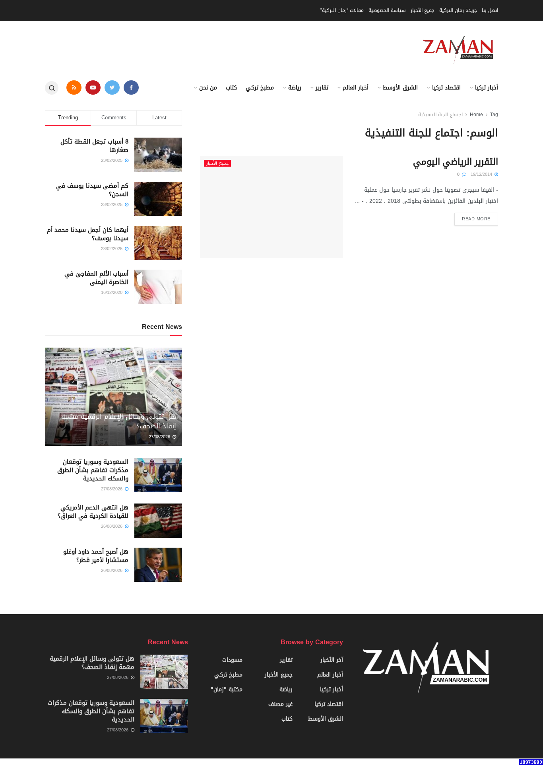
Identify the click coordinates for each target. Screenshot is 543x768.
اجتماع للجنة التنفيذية (440, 114)
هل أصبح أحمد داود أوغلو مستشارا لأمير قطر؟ (95, 556)
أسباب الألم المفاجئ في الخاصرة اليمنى (96, 278)
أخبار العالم (355, 87)
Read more (476, 219)
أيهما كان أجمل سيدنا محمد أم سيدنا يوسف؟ (87, 234)
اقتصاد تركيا (446, 87)
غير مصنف (280, 704)
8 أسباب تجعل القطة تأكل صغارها (94, 146)
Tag (494, 114)
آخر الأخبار (331, 660)
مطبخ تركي (260, 87)
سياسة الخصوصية (387, 10)
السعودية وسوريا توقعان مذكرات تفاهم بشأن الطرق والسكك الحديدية (92, 470)
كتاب (231, 87)
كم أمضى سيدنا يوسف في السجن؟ (92, 190)
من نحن (208, 87)
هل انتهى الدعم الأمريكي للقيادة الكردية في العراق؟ (93, 511)
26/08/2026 (112, 526)
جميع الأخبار (422, 10)
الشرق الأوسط (400, 87)
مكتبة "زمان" (226, 689)
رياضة (294, 87)
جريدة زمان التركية (458, 10)
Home (476, 114)
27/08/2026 (160, 437)
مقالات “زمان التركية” (342, 10)
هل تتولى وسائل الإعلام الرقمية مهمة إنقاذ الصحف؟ (118, 421)
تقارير (322, 87)
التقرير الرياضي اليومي (455, 162)
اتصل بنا (490, 10)
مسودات (232, 660)
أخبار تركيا (486, 87)
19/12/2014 (482, 174)
